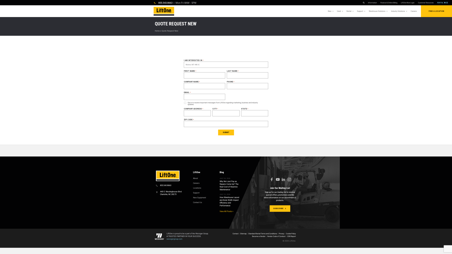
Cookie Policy (291, 234)
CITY (215, 109)
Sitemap (243, 234)
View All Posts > (226, 211)
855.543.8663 (165, 2)
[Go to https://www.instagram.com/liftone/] (289, 180)
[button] (436, 11)
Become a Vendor (258, 236)
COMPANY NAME (192, 82)
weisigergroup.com (174, 239)
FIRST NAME (190, 71)
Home (157, 31)
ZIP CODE (189, 120)
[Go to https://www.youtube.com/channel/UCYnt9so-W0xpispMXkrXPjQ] (277, 179)
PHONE (230, 82)
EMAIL (187, 92)
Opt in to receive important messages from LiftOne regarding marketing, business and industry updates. (223, 103)
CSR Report (291, 236)
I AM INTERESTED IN (194, 60)
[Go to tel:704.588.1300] (171, 185)
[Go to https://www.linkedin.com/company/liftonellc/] (283, 180)
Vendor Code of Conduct (276, 236)
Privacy (281, 234)
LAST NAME (233, 71)
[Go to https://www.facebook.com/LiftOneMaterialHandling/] (271, 179)
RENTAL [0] (442, 3)
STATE (244, 109)
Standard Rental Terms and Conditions (262, 234)
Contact (236, 234)
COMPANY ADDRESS (193, 109)
